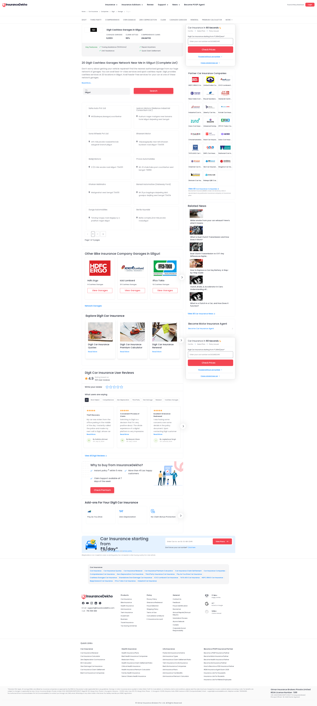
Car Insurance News (204, 313)
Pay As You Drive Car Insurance (189, 574)
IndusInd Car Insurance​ (147, 581)
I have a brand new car (209, 63)
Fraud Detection (153, 606)
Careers (176, 625)
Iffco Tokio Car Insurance (125, 581)
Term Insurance (127, 612)
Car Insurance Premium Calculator (159, 570)
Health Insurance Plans (130, 653)
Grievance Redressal (154, 602)
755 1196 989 (91, 611)
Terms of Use (151, 612)
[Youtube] (87, 603)
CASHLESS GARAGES (178, 20)
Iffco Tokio (158, 280)
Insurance (110, 4)
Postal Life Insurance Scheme (174, 653)
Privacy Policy (152, 599)
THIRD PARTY (95, 20)
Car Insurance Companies (206, 189)
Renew (150, 4)
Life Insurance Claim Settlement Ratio (177, 660)
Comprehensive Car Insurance (102, 574)
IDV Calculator (85, 663)
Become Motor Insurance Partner (216, 656)
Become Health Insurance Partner (216, 660)
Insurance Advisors (131, 4)
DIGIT (84, 20)
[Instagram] (91, 603)
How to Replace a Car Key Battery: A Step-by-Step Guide (209, 271)
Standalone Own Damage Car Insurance (135, 577)
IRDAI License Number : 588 (284, 692)
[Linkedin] (95, 603)
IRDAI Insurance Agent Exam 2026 (216, 670)
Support (162, 4)
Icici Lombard (127, 280)
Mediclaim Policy (128, 660)
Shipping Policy (152, 609)
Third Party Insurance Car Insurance (160, 574)
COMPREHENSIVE (112, 20)
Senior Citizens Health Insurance (134, 676)
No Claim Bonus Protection (163, 516)
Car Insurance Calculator (90, 656)
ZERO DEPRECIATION (148, 20)
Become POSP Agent (194, 4)
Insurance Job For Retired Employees (217, 680)
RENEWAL (194, 20)
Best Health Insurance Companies (134, 656)
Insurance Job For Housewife (214, 673)
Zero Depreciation (127, 516)
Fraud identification (180, 606)
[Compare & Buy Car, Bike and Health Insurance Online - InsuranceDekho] (14, 5)
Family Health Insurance (131, 673)
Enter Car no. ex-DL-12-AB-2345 (180, 541)
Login (310, 5)
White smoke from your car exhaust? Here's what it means (210, 221)
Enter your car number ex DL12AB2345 (205, 41)
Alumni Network (178, 621)
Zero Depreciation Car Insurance (130, 574)
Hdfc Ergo (92, 280)
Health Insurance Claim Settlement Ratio (137, 663)
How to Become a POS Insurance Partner (219, 666)
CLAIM (163, 20)
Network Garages (93, 306)
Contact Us (177, 599)
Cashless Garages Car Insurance (103, 577)
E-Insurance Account (155, 619)
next (103, 234)
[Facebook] (83, 603)
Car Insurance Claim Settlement (188, 570)
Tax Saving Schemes (129, 626)
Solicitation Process (180, 618)
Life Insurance (126, 609)
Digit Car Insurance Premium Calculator (131, 346)
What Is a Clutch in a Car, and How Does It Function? (209, 304)
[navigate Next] (182, 277)
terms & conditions (113, 551)
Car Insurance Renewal (133, 570)
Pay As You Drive (94, 516)
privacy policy (127, 551)
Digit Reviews (98, 455)
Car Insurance (95, 570)
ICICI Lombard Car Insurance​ (166, 577)
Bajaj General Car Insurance (101, 581)
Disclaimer (177, 609)
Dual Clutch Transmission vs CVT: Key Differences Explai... (207, 254)
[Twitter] (100, 603)
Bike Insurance (126, 602)
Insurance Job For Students (214, 676)
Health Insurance (127, 606)
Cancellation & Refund (155, 616)
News (175, 4)
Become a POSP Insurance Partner (216, 653)
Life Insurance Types (170, 656)
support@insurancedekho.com (101, 608)
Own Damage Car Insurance (91, 666)
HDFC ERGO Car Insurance (212, 577)
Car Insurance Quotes (112, 570)
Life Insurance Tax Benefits (173, 673)
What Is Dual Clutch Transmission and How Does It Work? (209, 238)
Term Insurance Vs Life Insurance (175, 663)
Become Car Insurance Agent (201, 328)
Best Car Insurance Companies (92, 673)
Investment (125, 616)
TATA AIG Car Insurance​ (190, 577)
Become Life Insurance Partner (215, 663)
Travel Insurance (127, 622)
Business (124, 619)
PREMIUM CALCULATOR (212, 20)
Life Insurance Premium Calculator (176, 676)
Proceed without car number (209, 57)
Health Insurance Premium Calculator (136, 670)
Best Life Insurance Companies (174, 666)
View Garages (100, 290)
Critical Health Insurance (131, 666)
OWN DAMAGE (129, 20)
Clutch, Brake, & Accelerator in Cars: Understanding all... (206, 288)
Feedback (176, 602)
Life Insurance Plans (170, 670)
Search (153, 90)
